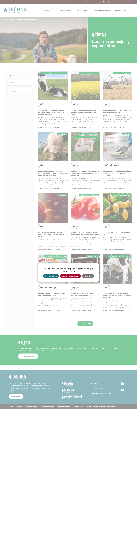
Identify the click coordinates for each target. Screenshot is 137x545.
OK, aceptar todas (51, 276)
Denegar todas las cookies (70, 276)
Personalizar (88, 276)
